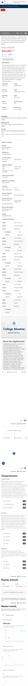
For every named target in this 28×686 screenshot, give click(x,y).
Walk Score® (17, 430)
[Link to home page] (8, 2)
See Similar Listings (8, 59)
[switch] (18, 33)
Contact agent (5, 33)
